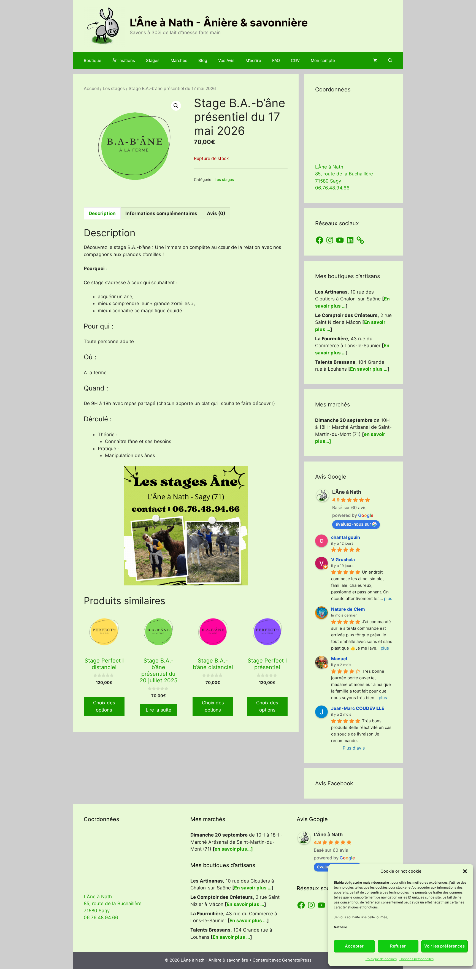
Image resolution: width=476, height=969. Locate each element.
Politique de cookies (381, 959)
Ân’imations (123, 60)
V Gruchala (343, 559)
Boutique (92, 60)
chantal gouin (345, 537)
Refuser (398, 946)
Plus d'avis (354, 748)
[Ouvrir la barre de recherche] (390, 60)
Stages (152, 60)
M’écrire (253, 60)
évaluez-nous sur (353, 524)
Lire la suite (158, 710)
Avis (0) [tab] (216, 213)
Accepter (354, 946)
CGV (295, 60)
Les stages (114, 88)
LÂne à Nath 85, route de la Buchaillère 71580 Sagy (344, 174)
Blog (202, 60)
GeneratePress (297, 960)
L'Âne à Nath (346, 492)
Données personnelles (416, 959)
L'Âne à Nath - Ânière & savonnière (219, 22)
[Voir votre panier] (375, 60)
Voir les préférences (444, 946)
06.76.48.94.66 (332, 188)
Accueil (91, 88)
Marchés (179, 60)
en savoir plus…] (234, 849)
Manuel (339, 658)
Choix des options (104, 706)
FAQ (276, 60)
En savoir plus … (369, 369)
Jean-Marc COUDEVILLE (357, 708)
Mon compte (323, 60)
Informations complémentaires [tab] (161, 213)
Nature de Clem (348, 609)
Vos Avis (226, 60)
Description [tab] (102, 213)
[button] (465, 871)
